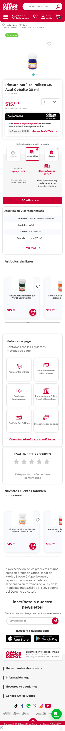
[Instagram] (41, 706)
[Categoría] (5, 17)
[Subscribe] (55, 620)
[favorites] (35, 17)
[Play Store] (46, 638)
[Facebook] (22, 706)
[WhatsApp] (28, 706)
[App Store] (18, 638)
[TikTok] (16, 706)
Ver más (31, 247)
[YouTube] (48, 706)
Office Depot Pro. (18, 182)
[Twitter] (35, 706)
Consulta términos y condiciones (32, 439)
